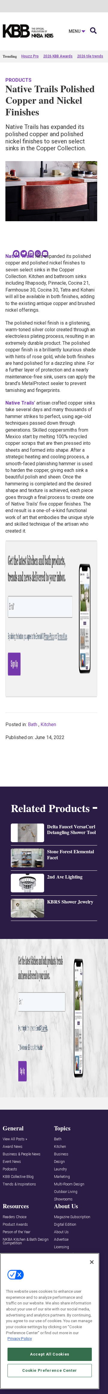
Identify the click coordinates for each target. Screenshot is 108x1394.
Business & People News (21, 1154)
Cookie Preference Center (49, 1370)
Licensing (61, 1247)
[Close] (91, 1262)
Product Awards (15, 1225)
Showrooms (63, 1199)
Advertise (61, 1240)
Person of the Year (16, 1232)
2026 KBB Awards (58, 56)
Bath (32, 724)
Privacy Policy (20, 1338)
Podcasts (10, 1169)
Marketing (62, 1177)
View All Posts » (15, 1139)
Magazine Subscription (72, 1217)
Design (59, 1162)
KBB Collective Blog (18, 1177)
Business (61, 1154)
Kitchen (48, 724)
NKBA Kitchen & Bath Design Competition (26, 1241)
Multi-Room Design (69, 1184)
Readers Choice (14, 1217)
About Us (61, 1232)
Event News (12, 1162)
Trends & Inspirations (19, 1184)
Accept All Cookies (49, 1354)
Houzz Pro (30, 56)
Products (18, 80)
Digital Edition (65, 1225)
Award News (12, 1147)
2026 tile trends (90, 56)
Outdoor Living (65, 1192)
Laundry (60, 1169)
